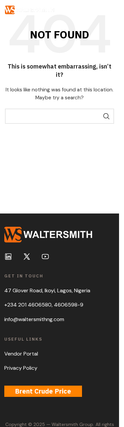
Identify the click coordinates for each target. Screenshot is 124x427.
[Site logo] (30, 10)
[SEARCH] (106, 116)
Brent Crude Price (43, 391)
